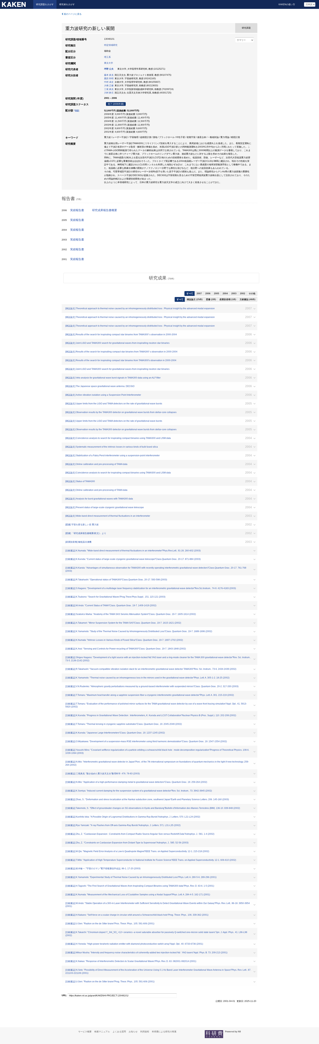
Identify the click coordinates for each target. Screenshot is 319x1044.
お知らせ (133, 1031)
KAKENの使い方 (287, 4)
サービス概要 (85, 1031)
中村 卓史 (109, 82)
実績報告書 (77, 210)
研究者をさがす (67, 4)
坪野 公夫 (109, 69)
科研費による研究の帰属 (164, 1031)
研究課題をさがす (45, 4)
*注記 (76, 110)
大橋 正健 (109, 85)
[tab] (161, 278)
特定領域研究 (110, 45)
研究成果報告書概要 (104, 210)
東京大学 (108, 63)
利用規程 (144, 1031)
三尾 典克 (109, 89)
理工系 (107, 57)
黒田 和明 (109, 78)
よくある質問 (119, 1031)
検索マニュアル (102, 1031)
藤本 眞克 (109, 75)
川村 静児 (109, 92)
